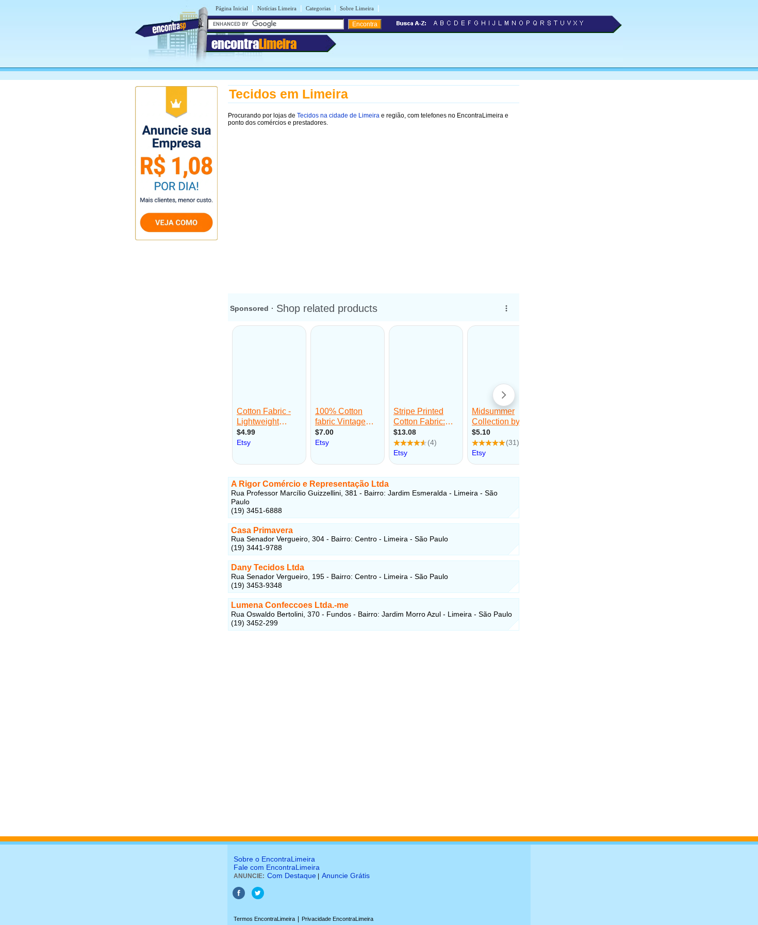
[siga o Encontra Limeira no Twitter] (258, 897)
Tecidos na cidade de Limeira (338, 115)
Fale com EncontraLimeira (277, 867)
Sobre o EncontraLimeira (274, 859)
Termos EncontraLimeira (264, 919)
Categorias (318, 8)
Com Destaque (291, 875)
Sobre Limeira (357, 8)
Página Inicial (232, 8)
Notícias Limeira (276, 8)
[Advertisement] (373, 205)
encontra (253, 44)
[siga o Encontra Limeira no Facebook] (239, 897)
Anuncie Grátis (346, 875)
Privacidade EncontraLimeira (337, 919)
